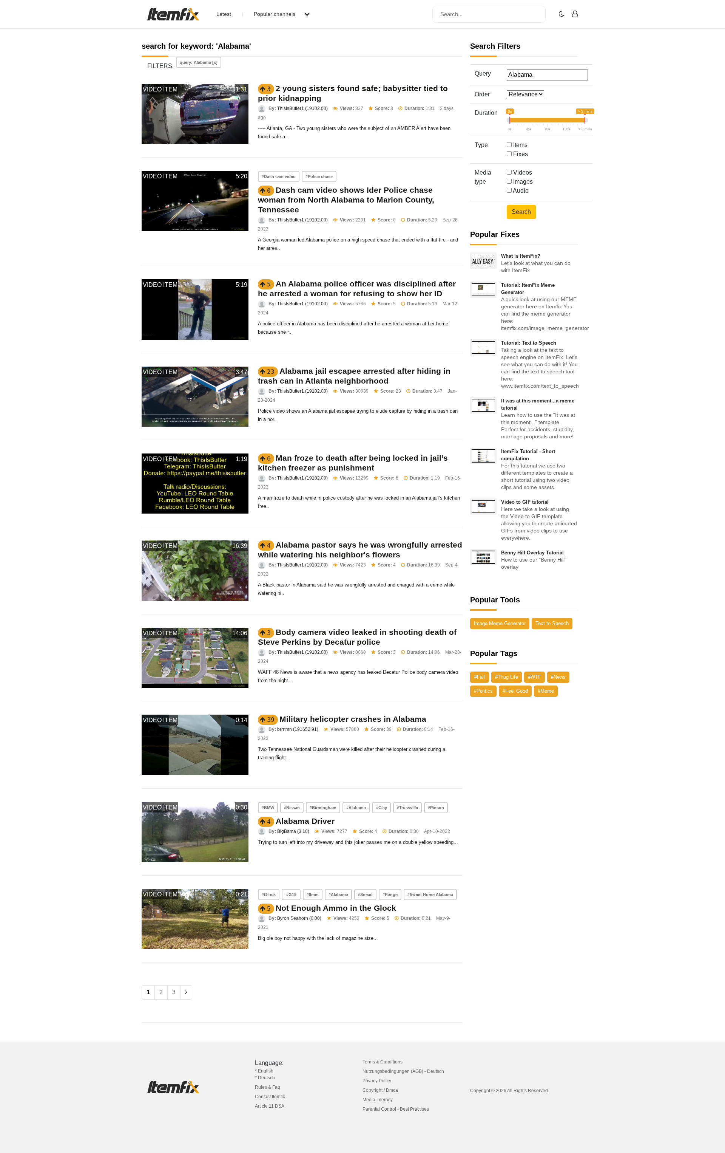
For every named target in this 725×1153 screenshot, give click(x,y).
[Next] (186, 992)
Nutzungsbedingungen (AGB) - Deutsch (403, 1071)
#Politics (483, 691)
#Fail (479, 677)
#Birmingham (323, 807)
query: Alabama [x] (199, 62)
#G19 (291, 894)
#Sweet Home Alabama (430, 894)
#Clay (381, 807)
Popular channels (275, 14)
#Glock (269, 894)
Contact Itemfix (270, 1096)
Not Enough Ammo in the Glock (336, 908)
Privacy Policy (376, 1080)
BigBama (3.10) (293, 831)
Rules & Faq (267, 1087)
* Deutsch (265, 1077)
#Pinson (436, 807)
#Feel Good (515, 691)
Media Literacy (377, 1099)
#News (558, 677)
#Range (390, 894)
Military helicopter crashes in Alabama (352, 719)
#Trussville (407, 807)
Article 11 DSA (269, 1106)
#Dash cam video (279, 176)
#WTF (534, 677)
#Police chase (319, 176)
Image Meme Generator (500, 623)
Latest (223, 14)
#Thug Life (506, 677)
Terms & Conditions (382, 1062)
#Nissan (292, 807)
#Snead (365, 894)
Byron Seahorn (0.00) (299, 918)
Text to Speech (552, 623)
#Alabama (356, 807)
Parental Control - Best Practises (395, 1109)
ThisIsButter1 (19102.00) (302, 108)
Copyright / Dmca (380, 1090)
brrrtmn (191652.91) (297, 729)
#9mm (313, 894)
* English (264, 1071)
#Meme (546, 691)
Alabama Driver (305, 821)
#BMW (268, 807)
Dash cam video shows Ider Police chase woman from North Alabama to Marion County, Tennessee (346, 200)
